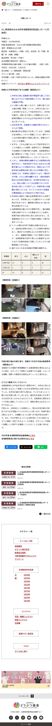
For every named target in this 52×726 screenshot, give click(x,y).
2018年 (27, 601)
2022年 (27, 588)
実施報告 (18, 546)
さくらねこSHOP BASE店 (8, 686)
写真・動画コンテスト (24, 616)
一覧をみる (46, 514)
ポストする (27, 447)
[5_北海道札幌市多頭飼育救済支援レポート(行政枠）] (26, 475)
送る (42, 447)
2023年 (27, 584)
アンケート (19, 559)
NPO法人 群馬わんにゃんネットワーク (33, 83)
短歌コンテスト (21, 619)
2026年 (27, 575)
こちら (32, 435)
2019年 (27, 597)
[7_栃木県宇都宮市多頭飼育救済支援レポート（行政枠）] (26, 495)
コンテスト (26, 611)
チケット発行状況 (22, 549)
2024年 (27, 581)
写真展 (17, 623)
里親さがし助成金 (26, 633)
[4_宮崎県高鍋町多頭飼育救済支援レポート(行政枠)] (26, 485)
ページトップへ (24, 696)
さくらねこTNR (26, 541)
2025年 (27, 578)
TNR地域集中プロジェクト (26, 556)
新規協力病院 (20, 552)
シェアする (12, 447)
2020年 (27, 594)
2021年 (27, 591)
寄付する (38, 4)
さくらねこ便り (21, 651)
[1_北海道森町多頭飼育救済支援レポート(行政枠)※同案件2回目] (26, 505)
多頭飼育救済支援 (26, 569)
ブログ (26, 646)
